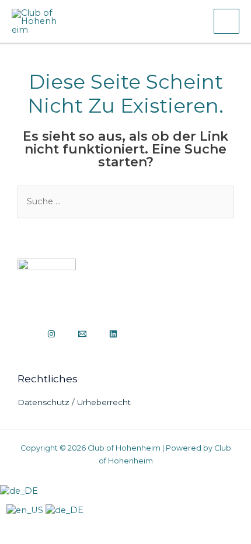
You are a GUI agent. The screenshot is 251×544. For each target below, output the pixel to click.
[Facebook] (25, 334)
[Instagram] (51, 334)
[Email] (82, 334)
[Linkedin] (113, 334)
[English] (26, 510)
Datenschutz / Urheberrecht (74, 402)
